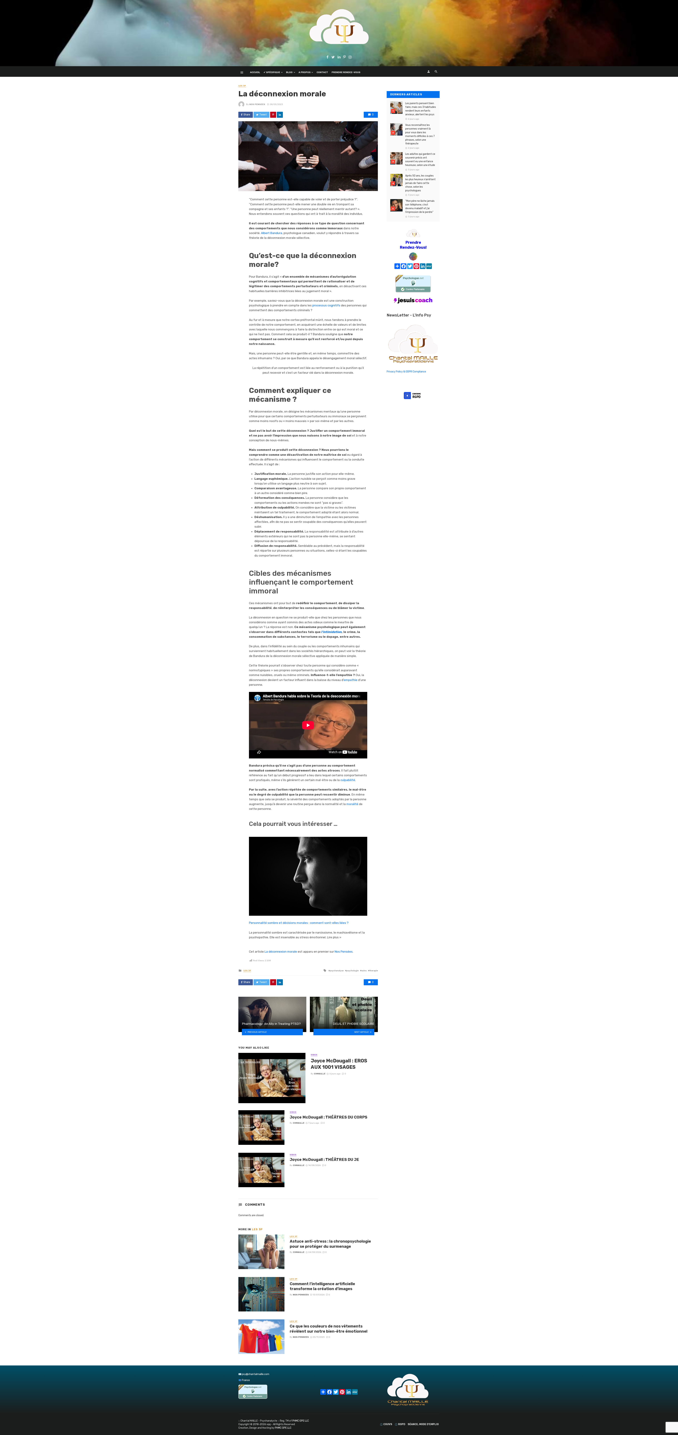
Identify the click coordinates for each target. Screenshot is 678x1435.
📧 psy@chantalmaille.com (253, 1374)
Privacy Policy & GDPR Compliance (406, 371)
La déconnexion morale (280, 951)
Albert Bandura (271, 233)
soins (364, 970)
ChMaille (319, 1073)
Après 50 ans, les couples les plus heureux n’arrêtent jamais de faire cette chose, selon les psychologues (420, 183)
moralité (352, 804)
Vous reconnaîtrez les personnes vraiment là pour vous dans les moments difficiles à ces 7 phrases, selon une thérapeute (420, 134)
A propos (305, 72)
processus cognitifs (326, 305)
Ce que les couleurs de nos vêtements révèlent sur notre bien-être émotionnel (328, 1328)
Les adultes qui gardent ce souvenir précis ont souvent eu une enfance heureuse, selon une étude (420, 160)
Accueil (255, 72)
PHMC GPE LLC (300, 1420)
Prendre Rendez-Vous (346, 72)
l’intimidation (331, 632)
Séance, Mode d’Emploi (423, 1424)
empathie (350, 680)
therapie (373, 970)
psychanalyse (337, 970)
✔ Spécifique (272, 72)
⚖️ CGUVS (386, 1424)
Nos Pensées (344, 951)
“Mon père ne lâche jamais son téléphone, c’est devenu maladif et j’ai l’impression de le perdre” (420, 206)
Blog (289, 72)
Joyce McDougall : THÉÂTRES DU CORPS (328, 1117)
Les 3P (242, 86)
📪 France (244, 1380)
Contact (322, 72)
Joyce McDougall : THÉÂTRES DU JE (324, 1159)
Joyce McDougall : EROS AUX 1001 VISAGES (339, 1064)
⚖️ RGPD (400, 1424)
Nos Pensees (257, 104)
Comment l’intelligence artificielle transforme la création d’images (322, 1286)
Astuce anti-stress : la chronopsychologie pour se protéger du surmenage (330, 1243)
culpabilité (347, 780)
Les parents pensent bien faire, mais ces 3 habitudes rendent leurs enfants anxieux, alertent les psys (420, 109)
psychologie (352, 970)
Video (314, 1055)
